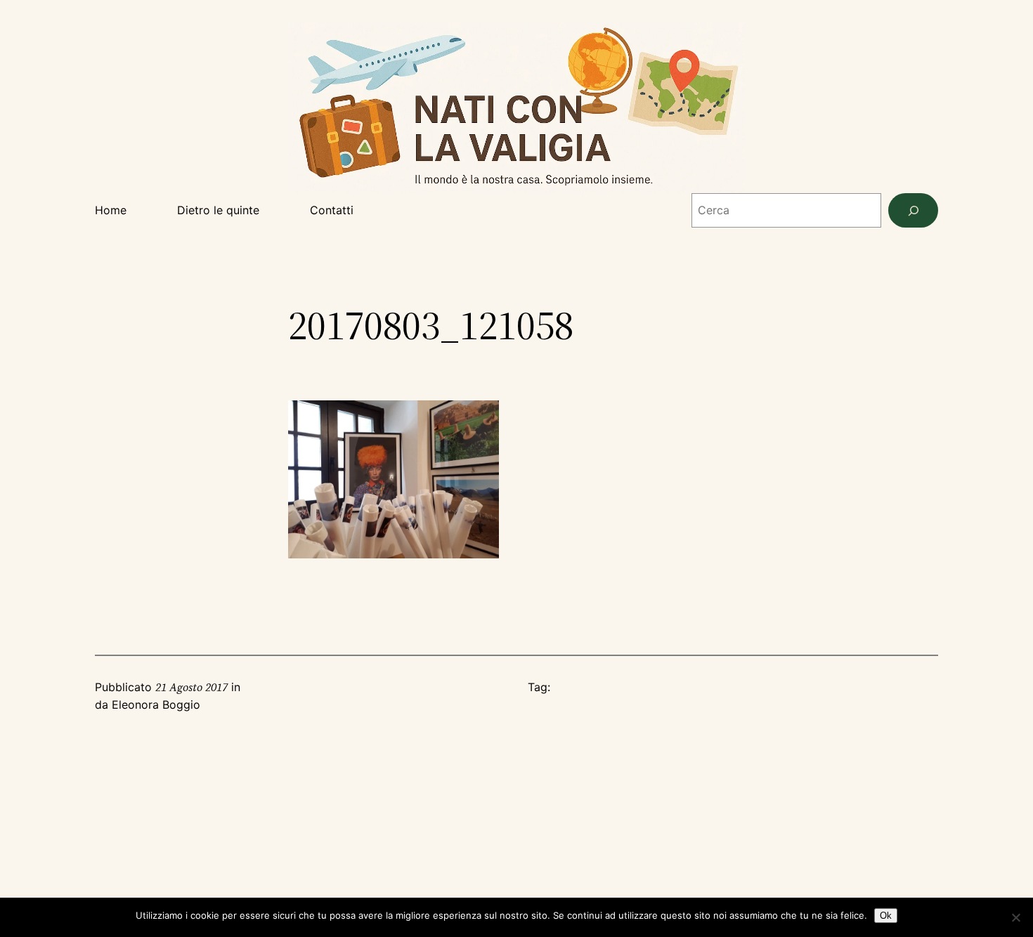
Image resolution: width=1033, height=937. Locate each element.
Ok (886, 915)
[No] (1015, 917)
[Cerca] (913, 210)
